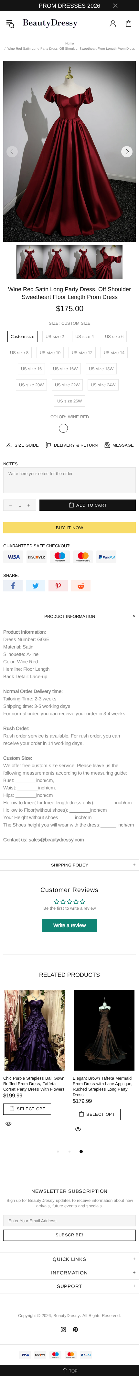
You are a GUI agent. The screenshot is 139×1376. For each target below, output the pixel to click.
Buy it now (69, 527)
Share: (11, 575)
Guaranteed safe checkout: (36, 545)
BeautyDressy (50, 23)
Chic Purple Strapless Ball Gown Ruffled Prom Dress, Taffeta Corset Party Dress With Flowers (34, 1084)
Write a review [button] (69, 925)
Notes (10, 463)
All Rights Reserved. (101, 1315)
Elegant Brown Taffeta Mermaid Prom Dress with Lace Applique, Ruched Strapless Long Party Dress (103, 1086)
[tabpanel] (35, 1066)
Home (69, 43)
